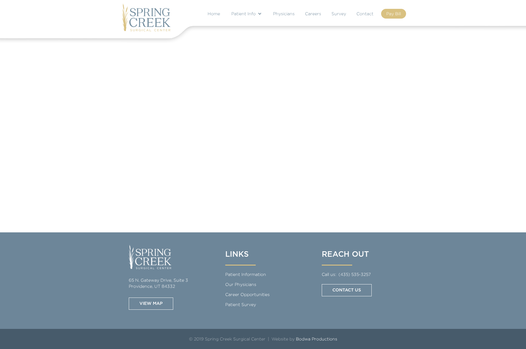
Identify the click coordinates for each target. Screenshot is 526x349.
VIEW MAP (151, 303)
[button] (246, 13)
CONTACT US (346, 290)
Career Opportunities (247, 294)
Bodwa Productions (316, 339)
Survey (338, 13)
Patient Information (245, 274)
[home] (146, 17)
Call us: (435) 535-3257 (346, 274)
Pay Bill (393, 13)
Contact (364, 13)
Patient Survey (240, 304)
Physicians (284, 13)
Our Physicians (240, 284)
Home (214, 13)
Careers (313, 13)
